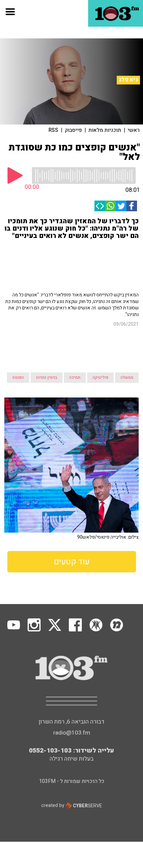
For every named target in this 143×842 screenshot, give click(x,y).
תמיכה (74, 317)
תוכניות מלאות (104, 130)
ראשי (134, 130)
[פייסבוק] (131, 206)
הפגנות (18, 317)
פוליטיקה (100, 317)
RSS (53, 130)
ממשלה (126, 317)
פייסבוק (73, 130)
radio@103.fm (71, 672)
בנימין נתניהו (46, 317)
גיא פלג (128, 80)
